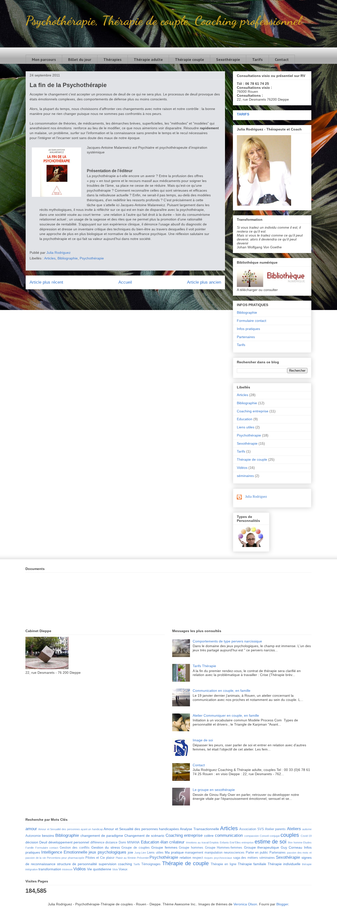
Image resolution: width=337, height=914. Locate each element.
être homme (295, 842)
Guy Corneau (291, 847)
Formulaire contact (251, 321)
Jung (137, 852)
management (194, 852)
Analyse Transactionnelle (199, 829)
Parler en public (257, 852)
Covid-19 (306, 835)
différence (97, 842)
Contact (282, 59)
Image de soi (203, 740)
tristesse (67, 869)
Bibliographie (67, 258)
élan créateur (172, 842)
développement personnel (68, 842)
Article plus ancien (204, 282)
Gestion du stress (105, 847)
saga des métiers (245, 857)
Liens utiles (245, 427)
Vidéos (242, 468)
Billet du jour (79, 59)
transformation (49, 869)
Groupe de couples (135, 847)
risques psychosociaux (218, 857)
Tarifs (257, 59)
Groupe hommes (191, 847)
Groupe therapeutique (261, 847)
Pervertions (54, 857)
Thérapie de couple (252, 459)
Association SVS (251, 829)
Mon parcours (44, 59)
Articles (50, 258)
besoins (48, 836)
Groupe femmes (164, 847)
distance (111, 842)
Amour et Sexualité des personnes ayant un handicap (70, 829)
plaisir (110, 857)
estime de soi (270, 842)
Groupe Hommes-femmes (224, 847)
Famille (29, 847)
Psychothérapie (92, 258)
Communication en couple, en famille (221, 691)
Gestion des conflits (75, 847)
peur (64, 857)
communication (229, 835)
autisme (307, 829)
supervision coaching (115, 864)
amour (31, 828)
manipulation (214, 852)
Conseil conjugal (270, 835)
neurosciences (234, 852)
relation (185, 857)
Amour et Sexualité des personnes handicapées (141, 829)
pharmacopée (76, 857)
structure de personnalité (77, 864)
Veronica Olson (245, 904)
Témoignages (151, 864)
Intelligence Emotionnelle (64, 852)
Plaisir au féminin (126, 857)
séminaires (245, 476)
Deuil (43, 842)
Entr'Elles (235, 842)
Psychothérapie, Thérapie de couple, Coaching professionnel (163, 20)
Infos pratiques (248, 329)
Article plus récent (46, 282)
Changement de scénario (144, 836)
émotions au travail (197, 842)
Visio (115, 869)
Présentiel (143, 857)
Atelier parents (275, 829)
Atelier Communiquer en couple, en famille (226, 715)
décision (31, 842)
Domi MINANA (129, 842)
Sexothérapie (228, 59)
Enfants (224, 842)
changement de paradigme (101, 836)
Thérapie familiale (252, 864)
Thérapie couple (189, 59)
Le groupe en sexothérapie (214, 790)
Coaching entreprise (252, 411)
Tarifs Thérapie (204, 666)
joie (130, 852)
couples (290, 835)
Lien (143, 852)
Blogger (282, 904)
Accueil (125, 282)
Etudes (307, 842)
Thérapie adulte (148, 59)
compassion (251, 835)
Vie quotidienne (99, 869)
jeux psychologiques (107, 852)
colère (209, 836)
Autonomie (33, 836)
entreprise (248, 842)
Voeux (123, 869)
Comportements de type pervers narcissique (227, 641)
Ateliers (294, 828)
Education (244, 419)
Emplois (214, 842)
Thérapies (112, 59)
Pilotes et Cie (95, 857)
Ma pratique (174, 852)
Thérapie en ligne (223, 864)
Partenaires (246, 337)
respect (197, 857)
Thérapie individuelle (284, 864)
